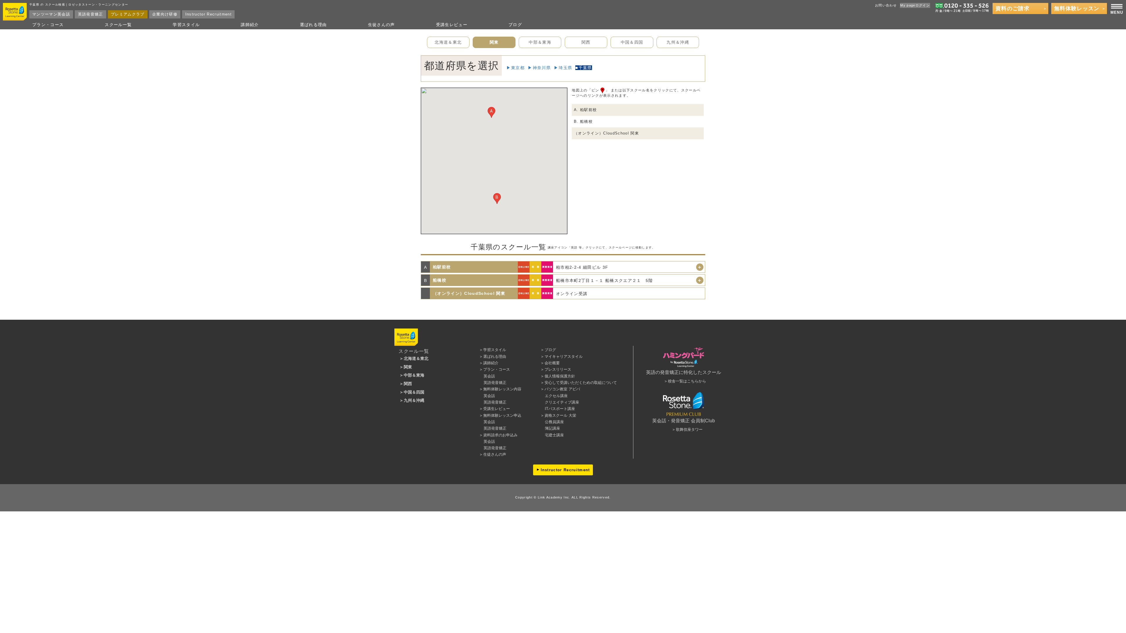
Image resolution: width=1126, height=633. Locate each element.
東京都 (518, 67)
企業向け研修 (164, 14)
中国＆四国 (632, 42)
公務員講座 (554, 422)
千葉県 (585, 67)
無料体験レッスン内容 (502, 389)
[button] (491, 112)
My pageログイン (915, 5)
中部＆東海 (540, 42)
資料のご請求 (1013, 8)
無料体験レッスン (1077, 8)
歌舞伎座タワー (689, 429)
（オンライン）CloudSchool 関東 (606, 133)
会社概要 (552, 363)
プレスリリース (558, 369)
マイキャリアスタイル (564, 356)
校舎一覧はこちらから (687, 381)
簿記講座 (552, 428)
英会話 (489, 376)
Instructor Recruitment (208, 14)
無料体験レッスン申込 (502, 415)
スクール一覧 (118, 24)
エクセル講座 (556, 396)
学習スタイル (186, 24)
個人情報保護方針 (560, 376)
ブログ (515, 24)
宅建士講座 (554, 435)
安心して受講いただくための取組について (581, 382)
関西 (586, 42)
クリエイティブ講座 (562, 402)
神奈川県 (542, 67)
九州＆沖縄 (678, 42)
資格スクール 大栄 (560, 415)
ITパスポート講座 (560, 408)
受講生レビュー (451, 24)
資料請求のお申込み (500, 435)
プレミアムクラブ (128, 14)
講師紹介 (250, 24)
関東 (494, 42)
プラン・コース (48, 24)
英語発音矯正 (90, 14)
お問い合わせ (886, 5)
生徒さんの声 (381, 24)
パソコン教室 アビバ (562, 389)
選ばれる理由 (313, 24)
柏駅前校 (442, 267)
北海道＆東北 (448, 42)
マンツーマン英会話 (51, 14)
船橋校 (439, 280)
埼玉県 (565, 67)
